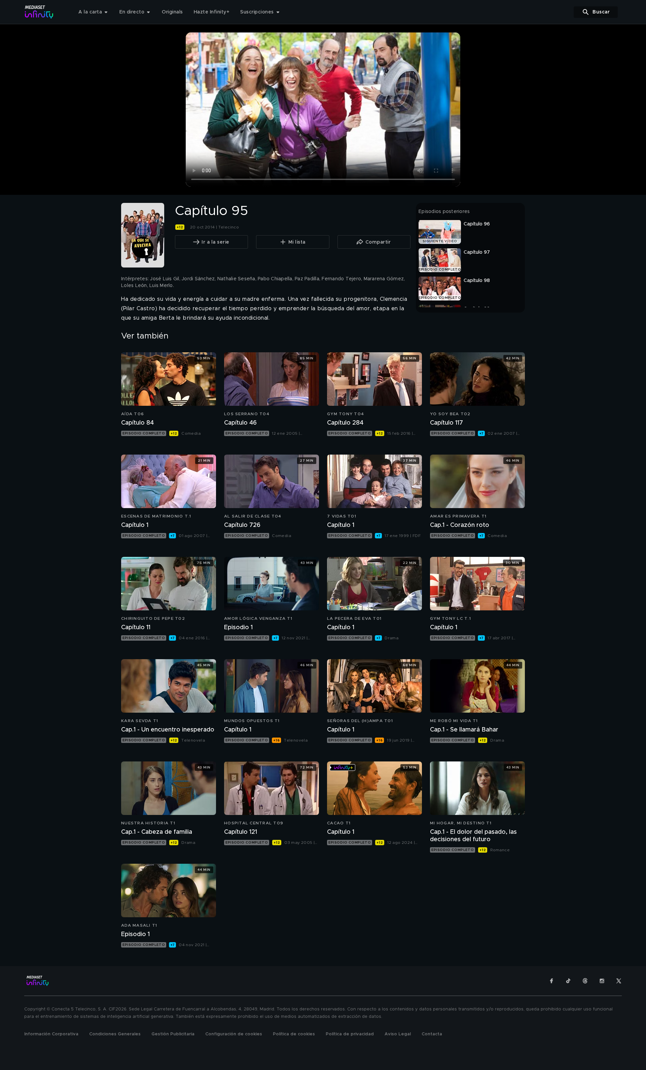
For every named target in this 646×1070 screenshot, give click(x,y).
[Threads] (585, 981)
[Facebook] (551, 981)
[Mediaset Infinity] (39, 12)
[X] (619, 981)
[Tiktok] (568, 981)
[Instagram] (602, 981)
